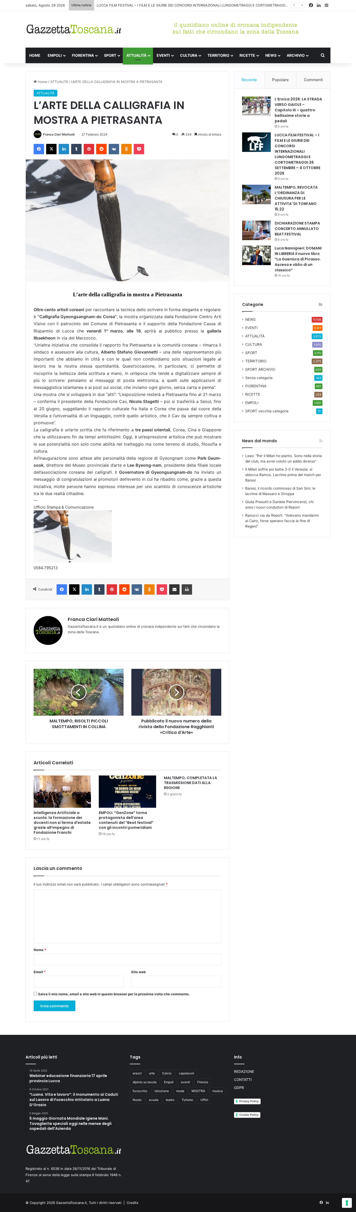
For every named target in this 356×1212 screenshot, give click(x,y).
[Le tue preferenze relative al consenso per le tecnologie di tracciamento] (347, 1203)
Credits (132, 1203)
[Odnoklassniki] (126, 149)
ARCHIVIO (296, 55)
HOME (34, 55)
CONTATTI (243, 1080)
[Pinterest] (89, 149)
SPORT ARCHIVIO (260, 369)
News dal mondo (259, 441)
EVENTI (163, 55)
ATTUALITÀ (136, 55)
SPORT (110, 55)
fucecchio (140, 1091)
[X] (51, 149)
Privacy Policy (249, 1101)
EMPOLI (55, 55)
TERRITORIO (218, 55)
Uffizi (204, 1100)
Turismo (187, 1100)
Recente (249, 79)
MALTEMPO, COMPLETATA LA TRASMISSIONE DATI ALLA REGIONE (190, 782)
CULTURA (188, 55)
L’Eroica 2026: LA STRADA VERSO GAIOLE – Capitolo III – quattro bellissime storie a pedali (298, 110)
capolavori (186, 1073)
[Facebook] (39, 149)
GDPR (239, 1088)
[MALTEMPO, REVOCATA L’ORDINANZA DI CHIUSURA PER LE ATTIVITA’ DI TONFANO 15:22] (256, 194)
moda (180, 1091)
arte (152, 1073)
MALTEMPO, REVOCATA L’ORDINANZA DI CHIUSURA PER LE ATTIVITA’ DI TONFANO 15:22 (296, 198)
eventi (185, 1082)
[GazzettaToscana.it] (74, 29)
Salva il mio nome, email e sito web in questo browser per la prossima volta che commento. (114, 994)
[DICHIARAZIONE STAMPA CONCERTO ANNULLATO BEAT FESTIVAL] (256, 230)
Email (40, 972)
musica (217, 1091)
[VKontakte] (114, 149)
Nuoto (137, 1100)
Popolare (280, 79)
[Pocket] (139, 149)
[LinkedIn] (64, 149)
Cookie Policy (248, 1115)
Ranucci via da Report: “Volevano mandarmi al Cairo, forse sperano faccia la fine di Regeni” (282, 520)
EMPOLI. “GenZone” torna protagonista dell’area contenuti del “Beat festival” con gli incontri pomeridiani (126, 820)
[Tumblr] (76, 149)
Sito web (138, 972)
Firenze (202, 1082)
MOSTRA (198, 1091)
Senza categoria (259, 378)
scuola (153, 1100)
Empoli (169, 1082)
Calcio (166, 1073)
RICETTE (247, 55)
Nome (40, 950)
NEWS (271, 55)
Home (42, 82)
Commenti (313, 79)
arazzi (137, 1073)
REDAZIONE (244, 1071)
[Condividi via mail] (174, 589)
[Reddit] (101, 149)
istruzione (162, 1091)
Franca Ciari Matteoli (59, 134)
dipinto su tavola (145, 1082)
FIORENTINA (83, 55)
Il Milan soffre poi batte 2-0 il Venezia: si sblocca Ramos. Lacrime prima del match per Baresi (283, 474)
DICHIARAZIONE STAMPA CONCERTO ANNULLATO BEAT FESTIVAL (297, 229)
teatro (170, 1100)
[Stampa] (187, 589)
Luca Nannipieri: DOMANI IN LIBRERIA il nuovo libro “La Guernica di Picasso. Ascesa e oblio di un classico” (298, 259)
